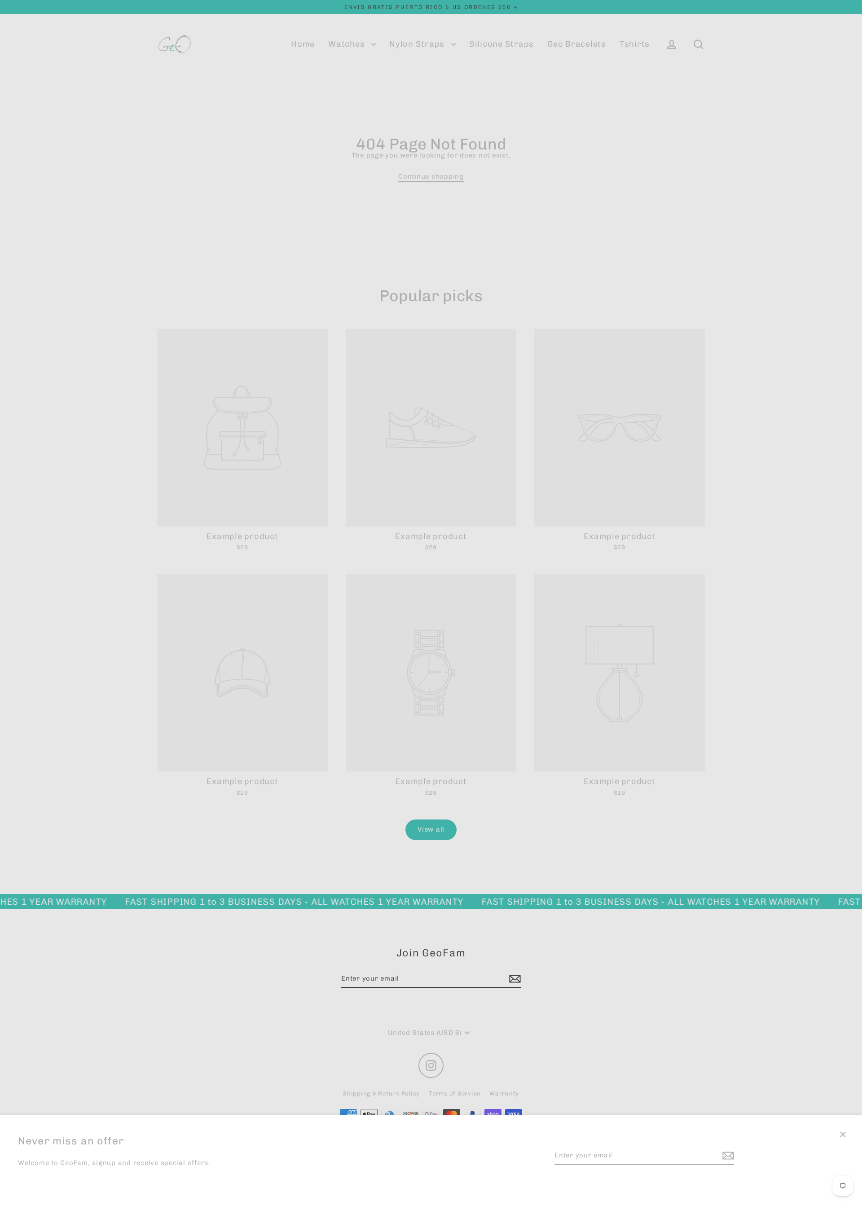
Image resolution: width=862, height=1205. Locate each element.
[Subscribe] (727, 1156)
